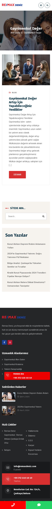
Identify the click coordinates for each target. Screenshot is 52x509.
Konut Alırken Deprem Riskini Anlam (32, 393)
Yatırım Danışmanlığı (13, 369)
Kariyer (31, 445)
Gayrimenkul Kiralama (13, 364)
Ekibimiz (31, 436)
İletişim (7, 450)
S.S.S (30, 440)
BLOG (14, 93)
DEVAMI (17, 174)
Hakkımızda (33, 431)
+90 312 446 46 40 (23, 478)
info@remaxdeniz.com (25, 466)
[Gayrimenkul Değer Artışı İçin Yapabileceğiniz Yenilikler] (26, 69)
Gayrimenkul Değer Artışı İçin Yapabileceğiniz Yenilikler (23, 104)
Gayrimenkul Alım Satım (14, 359)
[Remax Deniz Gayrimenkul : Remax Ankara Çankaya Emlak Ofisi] (12, 5)
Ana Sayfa (15, 32)
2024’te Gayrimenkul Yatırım (29, 407)
